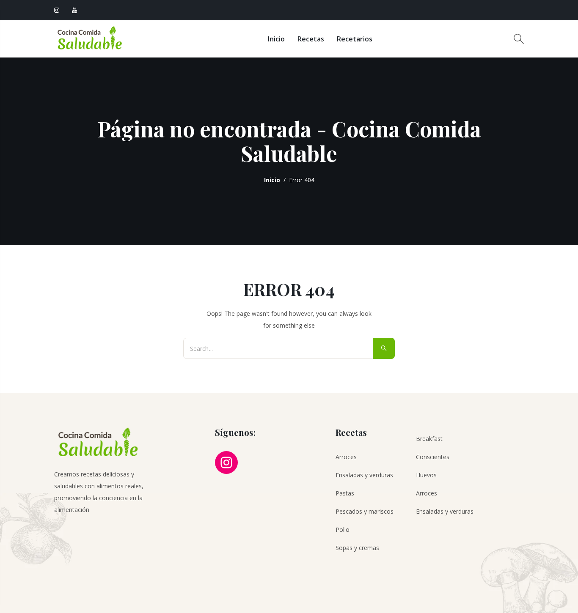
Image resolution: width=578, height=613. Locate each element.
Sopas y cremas (357, 548)
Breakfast (429, 439)
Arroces (346, 457)
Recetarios (354, 39)
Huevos (426, 475)
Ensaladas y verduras (364, 475)
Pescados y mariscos (365, 511)
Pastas (345, 493)
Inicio (276, 39)
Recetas (310, 39)
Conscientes (432, 457)
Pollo (343, 529)
